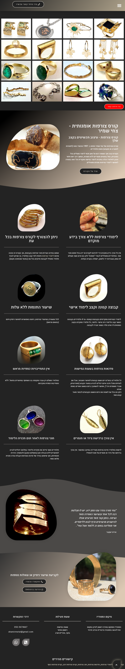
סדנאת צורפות (94, 664)
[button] (119, 5)
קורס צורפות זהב (70, 664)
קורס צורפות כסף (55, 664)
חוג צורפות (82, 664)
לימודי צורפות (48, 255)
